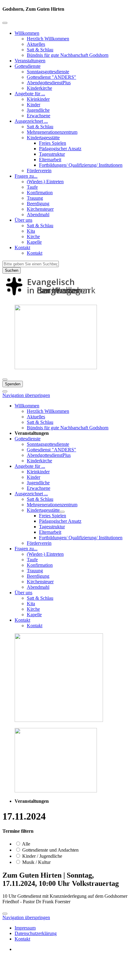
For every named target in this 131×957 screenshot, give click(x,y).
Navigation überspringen (26, 395)
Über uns (23, 220)
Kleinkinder (38, 99)
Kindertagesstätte (43, 137)
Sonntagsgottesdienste (48, 71)
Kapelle (34, 242)
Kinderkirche (39, 88)
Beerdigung (38, 203)
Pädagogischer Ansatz (60, 148)
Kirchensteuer (40, 209)
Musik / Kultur (36, 862)
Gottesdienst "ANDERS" (51, 77)
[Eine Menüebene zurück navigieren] (4, 23)
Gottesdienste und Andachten (50, 850)
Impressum (25, 927)
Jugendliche (38, 110)
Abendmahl (38, 214)
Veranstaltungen (30, 60)
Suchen (11, 270)
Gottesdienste (28, 66)
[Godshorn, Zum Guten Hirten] (65, 297)
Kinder (33, 104)
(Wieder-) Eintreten (45, 181)
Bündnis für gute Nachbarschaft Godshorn (67, 55)
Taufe (32, 187)
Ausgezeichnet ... (31, 121)
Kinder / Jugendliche (41, 856)
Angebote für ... (30, 93)
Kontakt (22, 247)
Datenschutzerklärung (36, 933)
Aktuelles (36, 44)
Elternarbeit (50, 159)
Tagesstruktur (52, 154)
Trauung (35, 198)
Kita (31, 231)
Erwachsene (38, 115)
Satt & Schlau (40, 49)
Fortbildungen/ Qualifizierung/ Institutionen (80, 165)
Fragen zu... (26, 176)
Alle (25, 843)
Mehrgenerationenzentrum (52, 132)
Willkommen (27, 33)
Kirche (33, 236)
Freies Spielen (52, 143)
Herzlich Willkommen (48, 38)
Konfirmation (40, 192)
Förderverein (39, 170)
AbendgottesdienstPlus (49, 82)
